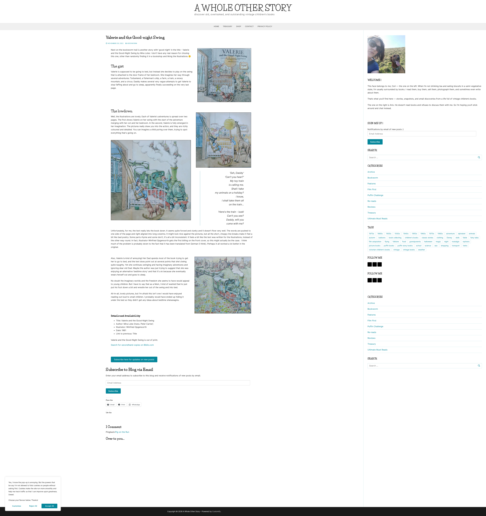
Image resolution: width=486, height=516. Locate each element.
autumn (372, 238)
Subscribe (113, 391)
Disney (449, 238)
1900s (388, 233)
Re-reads (372, 201)
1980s (440, 233)
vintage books (409, 250)
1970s (431, 233)
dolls (457, 238)
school (418, 246)
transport (456, 246)
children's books (411, 238)
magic (438, 241)
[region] (33, 494)
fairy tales (474, 238)
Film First (372, 189)
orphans (466, 241)
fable (465, 238)
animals (472, 233)
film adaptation (375, 241)
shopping (445, 246)
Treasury (372, 212)
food (404, 241)
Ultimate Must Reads (377, 218)
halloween (428, 241)
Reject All (33, 506)
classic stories (427, 238)
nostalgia (455, 241)
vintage (396, 250)
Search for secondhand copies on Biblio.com (132, 345)
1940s (405, 233)
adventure (450, 233)
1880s (380, 233)
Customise (16, 506)
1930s (397, 233)
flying (387, 241)
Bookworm (132, 43)
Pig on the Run (122, 432)
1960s (423, 233)
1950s (414, 233)
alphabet (461, 233)
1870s (371, 233)
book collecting (395, 238)
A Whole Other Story (243, 8)
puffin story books (405, 246)
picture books (374, 246)
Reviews (371, 207)
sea (435, 246)
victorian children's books (379, 250)
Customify (216, 511)
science (428, 246)
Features (372, 183)
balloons (382, 238)
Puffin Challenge (375, 195)
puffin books (389, 246)
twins (465, 246)
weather (421, 250)
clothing (440, 238)
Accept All (49, 506)
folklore (396, 241)
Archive (371, 172)
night (446, 241)
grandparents (415, 241)
